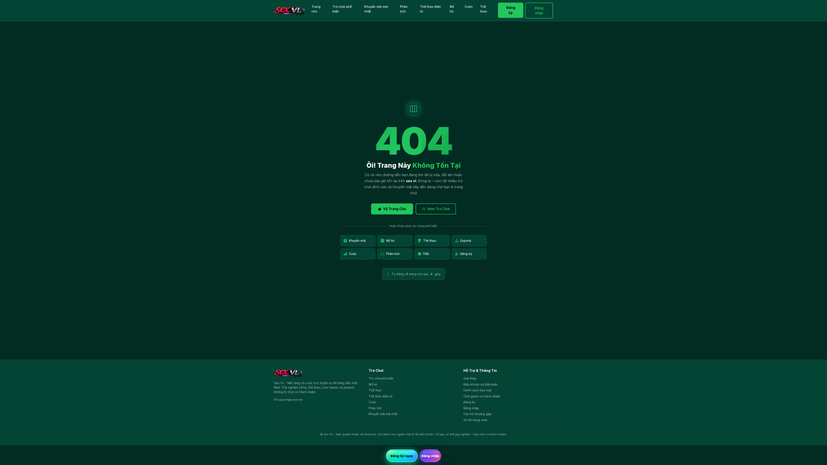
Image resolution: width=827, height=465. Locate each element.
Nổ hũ (452, 9)
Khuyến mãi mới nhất (376, 9)
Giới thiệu (470, 378)
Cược (469, 6)
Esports (465, 240)
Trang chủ (315, 9)
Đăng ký (510, 10)
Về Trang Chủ (394, 209)
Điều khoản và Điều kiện (480, 384)
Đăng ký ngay (401, 456)
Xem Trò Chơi (438, 209)
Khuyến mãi (357, 240)
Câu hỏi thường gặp (477, 414)
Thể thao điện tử (430, 9)
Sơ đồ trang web (475, 420)
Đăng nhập (539, 10)
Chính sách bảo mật (477, 390)
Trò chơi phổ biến (342, 9)
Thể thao (483, 9)
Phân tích (404, 9)
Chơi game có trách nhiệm (481, 396)
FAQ (426, 254)
